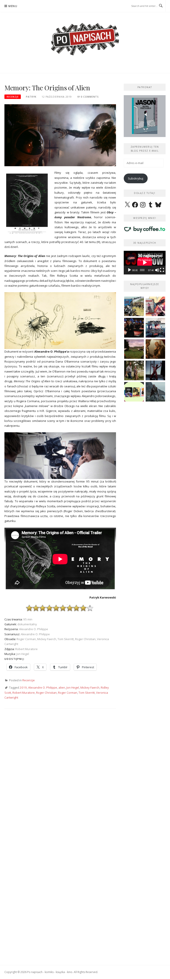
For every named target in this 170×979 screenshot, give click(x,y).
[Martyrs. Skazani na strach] (155, 370)
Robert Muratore (23, 693)
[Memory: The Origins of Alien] (60, 135)
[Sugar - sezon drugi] (134, 327)
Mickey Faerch (89, 687)
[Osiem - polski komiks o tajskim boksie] (155, 306)
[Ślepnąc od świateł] (155, 349)
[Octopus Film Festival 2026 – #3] (134, 392)
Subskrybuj (135, 178)
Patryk (31, 96)
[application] (145, 262)
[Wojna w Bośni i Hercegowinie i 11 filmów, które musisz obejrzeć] (155, 327)
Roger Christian (46, 693)
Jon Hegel (72, 687)
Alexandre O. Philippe (42, 687)
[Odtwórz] (129, 270)
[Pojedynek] (134, 349)
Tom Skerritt (87, 693)
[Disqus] (60, 777)
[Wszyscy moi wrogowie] (134, 370)
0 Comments (90, 96)
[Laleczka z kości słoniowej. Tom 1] (134, 306)
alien (61, 687)
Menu (12, 6)
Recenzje (13, 96)
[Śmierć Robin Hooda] (155, 392)
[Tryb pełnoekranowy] (162, 270)
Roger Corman (67, 693)
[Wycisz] (157, 270)
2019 (23, 687)
